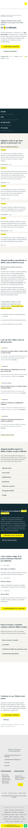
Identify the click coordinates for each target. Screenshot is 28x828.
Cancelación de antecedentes (10, 653)
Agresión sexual (6, 468)
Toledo (11, 821)
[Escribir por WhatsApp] (25, 825)
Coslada (23, 819)
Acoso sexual (6, 472)
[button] (14, 468)
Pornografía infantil (8, 490)
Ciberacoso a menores (8, 486)
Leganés (22, 816)
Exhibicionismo (6, 477)
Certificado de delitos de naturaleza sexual (14, 649)
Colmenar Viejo (22, 814)
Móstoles (6, 816)
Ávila (22, 821)
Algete (16, 814)
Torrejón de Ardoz (16, 819)
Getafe (10, 816)
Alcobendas (21, 812)
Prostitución (5, 481)
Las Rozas (11, 810)
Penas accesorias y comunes (10, 640)
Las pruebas (5, 644)
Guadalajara (17, 821)
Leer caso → (15, 359)
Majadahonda (7, 812)
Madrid (6, 810)
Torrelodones (15, 812)
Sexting (4, 495)
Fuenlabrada (16, 816)
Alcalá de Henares (7, 819)
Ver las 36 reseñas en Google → (10, 146)
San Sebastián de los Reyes (8, 814)
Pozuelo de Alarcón (19, 810)
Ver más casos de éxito (7, 434)
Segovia (7, 821)
